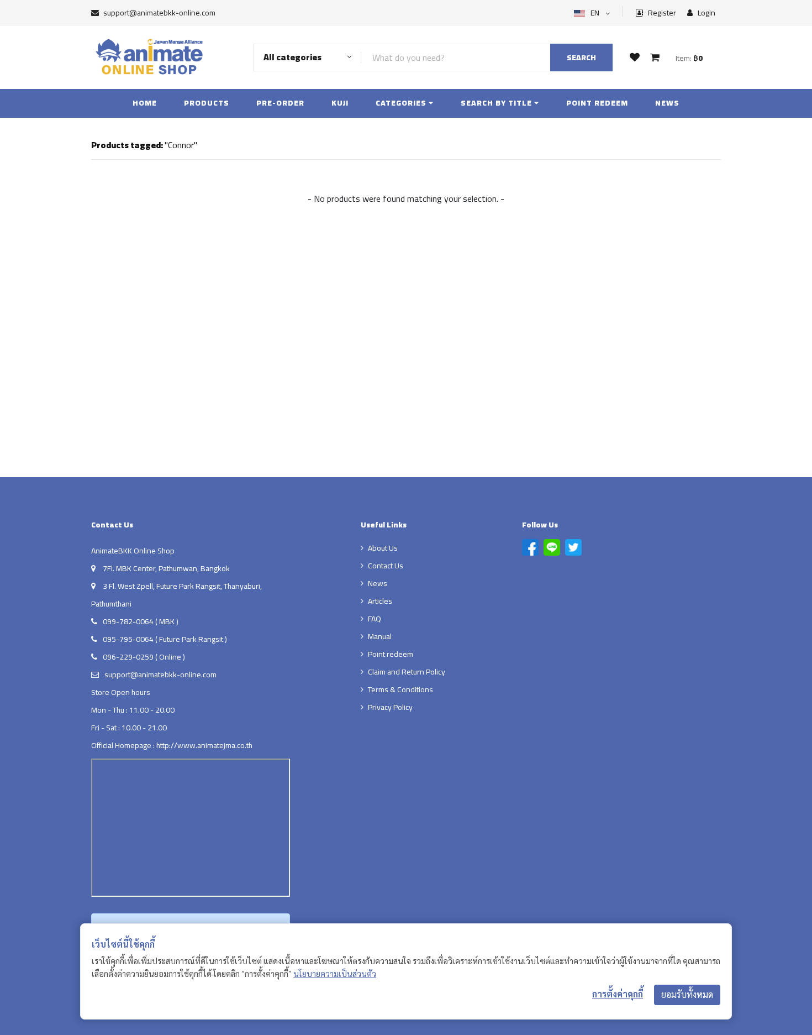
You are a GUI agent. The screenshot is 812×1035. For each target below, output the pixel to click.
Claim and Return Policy (406, 672)
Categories (402, 103)
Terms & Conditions (400, 689)
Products (206, 103)
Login (705, 13)
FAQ (374, 618)
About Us (383, 548)
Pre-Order (280, 103)
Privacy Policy (390, 707)
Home (145, 103)
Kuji (340, 103)
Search (581, 57)
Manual (380, 636)
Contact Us (385, 565)
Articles (380, 601)
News (667, 103)
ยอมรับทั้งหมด (687, 994)
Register (661, 13)
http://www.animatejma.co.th (204, 745)
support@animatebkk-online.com (159, 13)
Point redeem (597, 103)
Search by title (497, 103)
